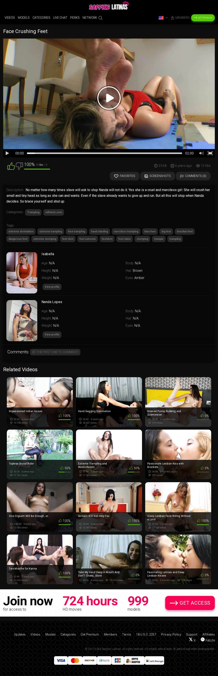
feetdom (107, 238)
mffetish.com (53, 212)
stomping (142, 238)
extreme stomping (44, 238)
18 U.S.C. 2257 (146, 634)
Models (24, 17)
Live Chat (60, 17)
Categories (41, 17)
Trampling (33, 212)
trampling (175, 238)
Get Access (195, 603)
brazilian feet (185, 231)
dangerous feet (18, 238)
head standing (99, 231)
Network (90, 17)
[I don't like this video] (19, 166)
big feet (166, 231)
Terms (126, 634)
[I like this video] (11, 166)
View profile (52, 334)
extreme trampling (50, 231)
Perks (75, 17)
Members (182, 17)
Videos (10, 17)
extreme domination (21, 231)
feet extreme (87, 238)
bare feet (150, 231)
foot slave (124, 238)
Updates (20, 634)
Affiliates (208, 634)
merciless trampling (126, 231)
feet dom (67, 238)
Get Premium (205, 18)
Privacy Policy (171, 634)
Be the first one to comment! (55, 352)
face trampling (76, 231)
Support (191, 634)
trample (159, 238)
